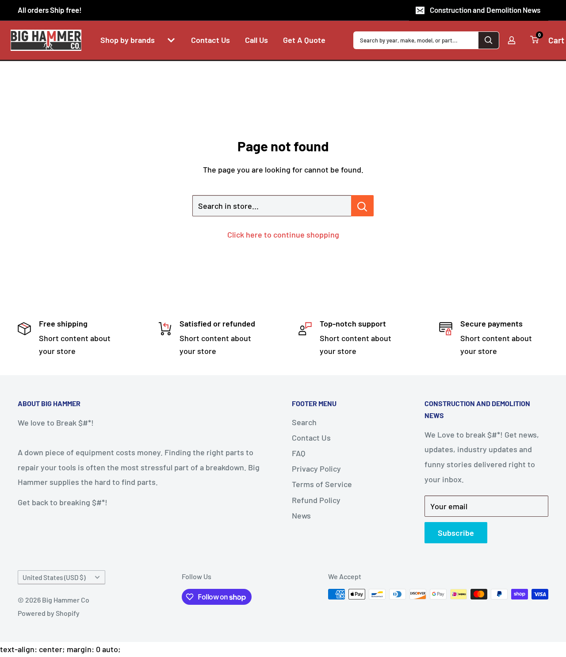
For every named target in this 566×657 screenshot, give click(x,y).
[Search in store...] (362, 205)
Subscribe (456, 533)
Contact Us (311, 437)
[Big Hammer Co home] (46, 40)
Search (304, 422)
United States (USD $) (54, 577)
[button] (171, 40)
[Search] (488, 40)
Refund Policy (316, 500)
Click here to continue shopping (283, 234)
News (301, 515)
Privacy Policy (316, 468)
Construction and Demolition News (485, 9)
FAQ (298, 453)
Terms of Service (322, 484)
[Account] (512, 40)
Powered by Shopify (49, 613)
